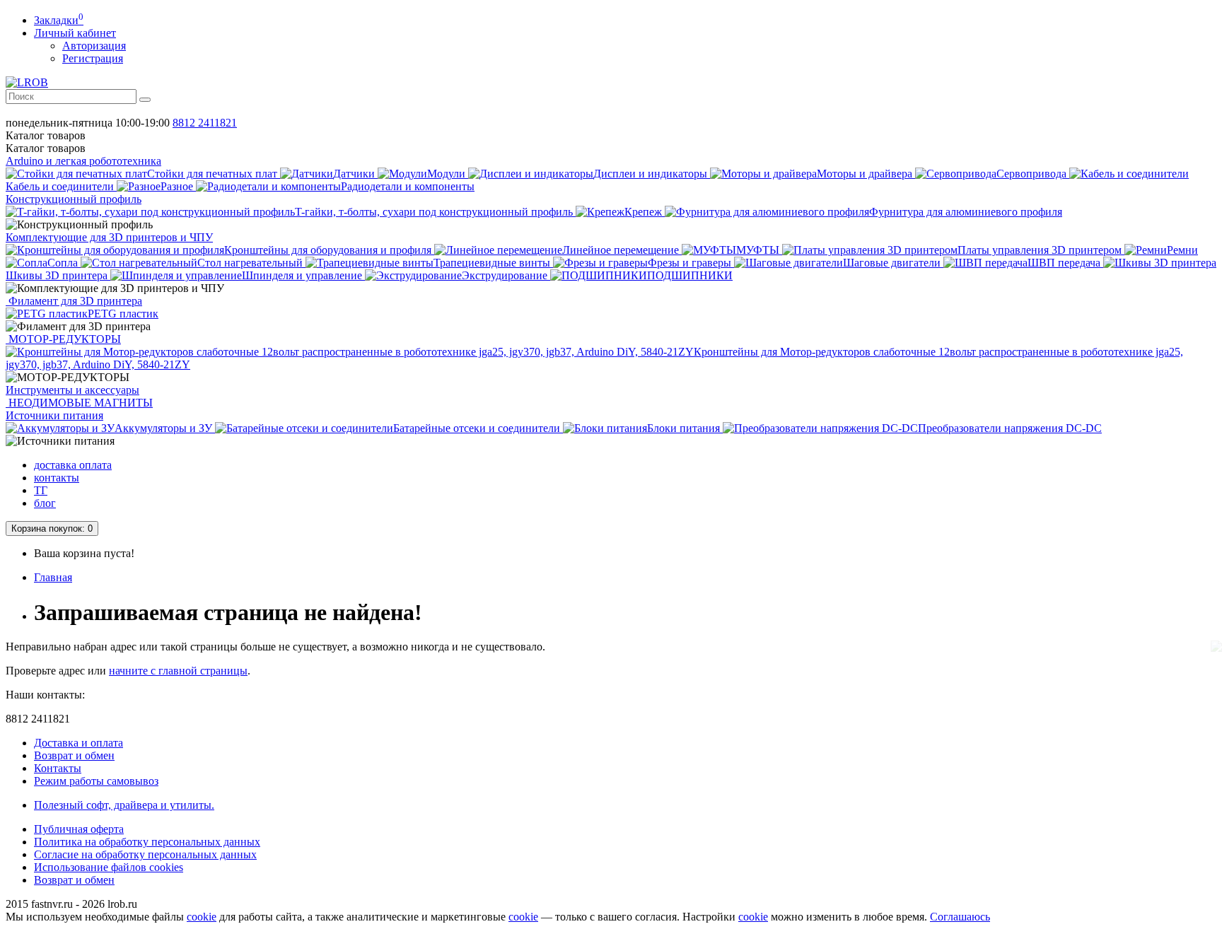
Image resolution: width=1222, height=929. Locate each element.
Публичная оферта (79, 829)
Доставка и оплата (78, 743)
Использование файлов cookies (108, 867)
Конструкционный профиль (73, 199)
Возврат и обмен (74, 755)
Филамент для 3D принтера (74, 301)
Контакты (57, 768)
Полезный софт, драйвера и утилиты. (124, 805)
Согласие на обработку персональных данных (145, 854)
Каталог (46, 148)
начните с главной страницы (178, 671)
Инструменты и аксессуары (72, 390)
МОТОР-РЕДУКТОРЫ (63, 339)
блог (45, 503)
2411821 (205, 123)
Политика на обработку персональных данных (147, 842)
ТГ (40, 490)
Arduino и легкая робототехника (83, 161)
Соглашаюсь (960, 917)
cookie (201, 917)
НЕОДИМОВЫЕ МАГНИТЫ (79, 403)
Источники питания (54, 415)
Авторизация (94, 46)
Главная (53, 577)
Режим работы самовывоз (96, 781)
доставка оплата (73, 465)
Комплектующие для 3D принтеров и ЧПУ (109, 237)
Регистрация (92, 58)
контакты (56, 478)
